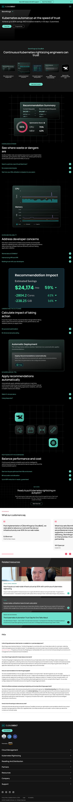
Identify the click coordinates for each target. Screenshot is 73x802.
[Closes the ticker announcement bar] (71, 1)
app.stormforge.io (6, 650)
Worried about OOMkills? (10, 253)
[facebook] (2, 792)
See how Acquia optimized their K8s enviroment (17, 471)
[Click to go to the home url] (8, 6)
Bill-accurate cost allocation (10, 475)
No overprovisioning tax (9, 168)
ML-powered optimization (10, 329)
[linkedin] (10, 792)
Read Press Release (47, 1)
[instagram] (6, 792)
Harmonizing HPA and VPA (10, 257)
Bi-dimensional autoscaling (10, 333)
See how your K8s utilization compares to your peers (18, 172)
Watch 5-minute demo (9, 394)
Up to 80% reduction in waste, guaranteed (15, 479)
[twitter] (13, 792)
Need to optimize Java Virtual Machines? (14, 164)
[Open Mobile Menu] (70, 7)
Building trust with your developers (13, 261)
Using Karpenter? (7, 398)
